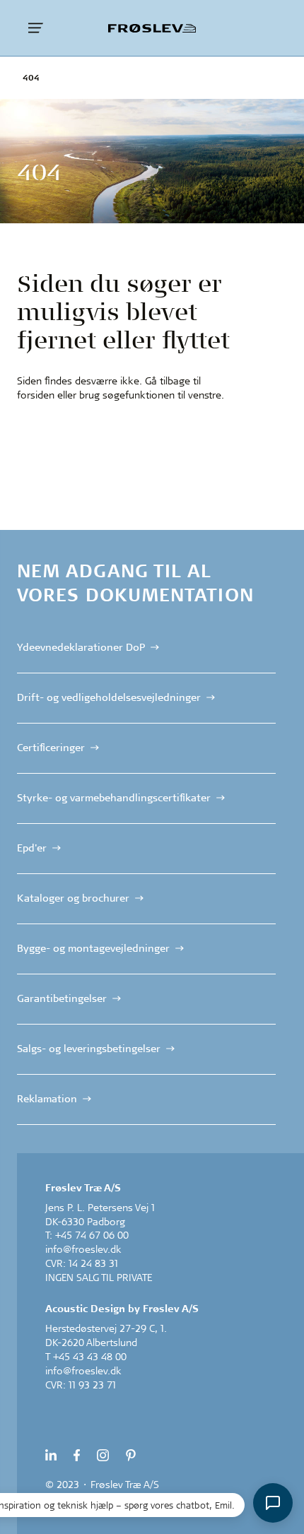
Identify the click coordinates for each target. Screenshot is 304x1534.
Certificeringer (51, 747)
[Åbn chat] (273, 1503)
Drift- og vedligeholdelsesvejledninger (109, 697)
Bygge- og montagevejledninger (93, 948)
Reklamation (47, 1098)
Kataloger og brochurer (73, 898)
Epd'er (32, 848)
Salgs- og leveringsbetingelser (88, 1048)
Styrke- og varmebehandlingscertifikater (114, 797)
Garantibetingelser (62, 998)
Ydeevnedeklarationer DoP (81, 647)
